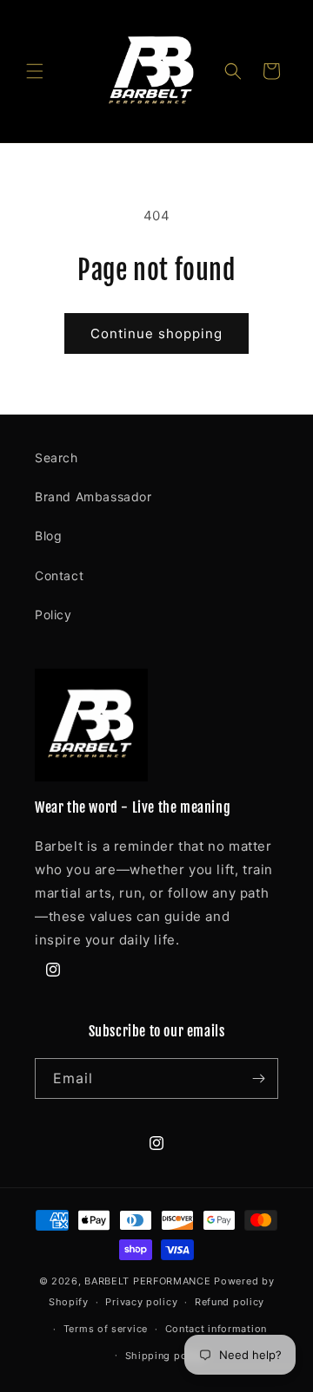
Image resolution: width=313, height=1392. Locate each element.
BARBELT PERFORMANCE (147, 1281)
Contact (59, 575)
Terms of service (105, 1329)
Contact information (216, 1329)
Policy (53, 614)
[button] (35, 71)
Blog (48, 535)
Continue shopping (156, 333)
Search (56, 457)
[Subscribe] (258, 1078)
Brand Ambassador (93, 496)
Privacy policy (141, 1302)
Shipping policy (165, 1356)
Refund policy (229, 1302)
